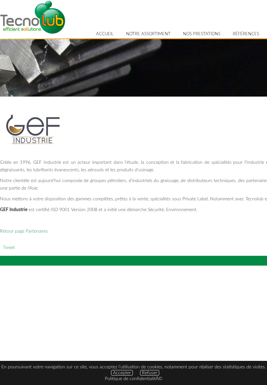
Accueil (105, 34)
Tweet (9, 247)
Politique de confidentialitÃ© (133, 378)
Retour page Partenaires (24, 231)
